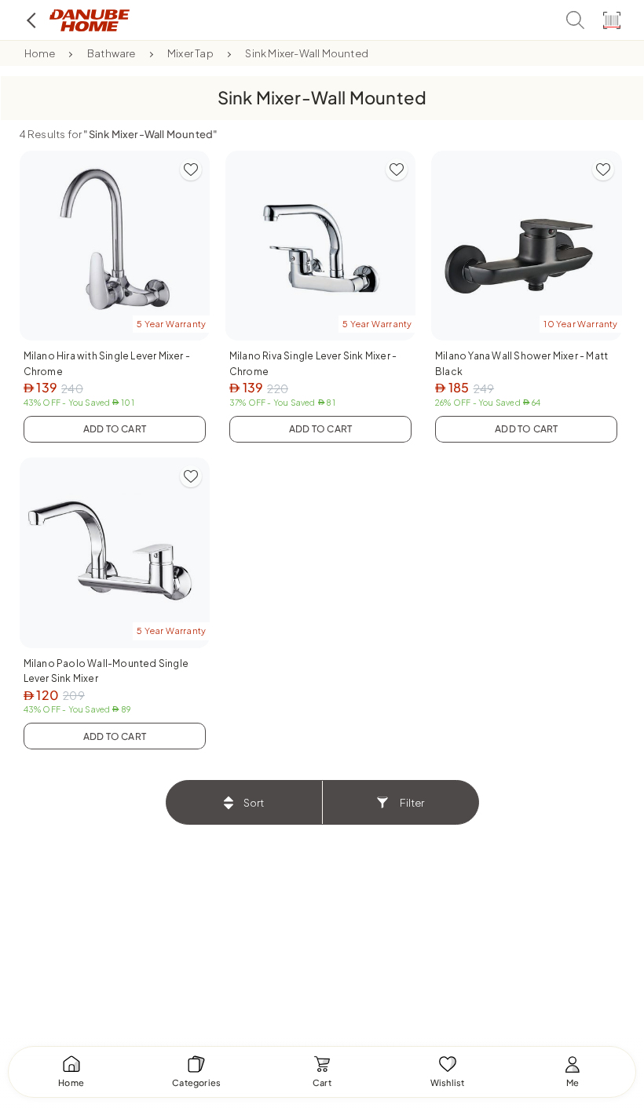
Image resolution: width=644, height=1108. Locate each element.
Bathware (111, 53)
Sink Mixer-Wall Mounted (306, 53)
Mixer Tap (190, 53)
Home (40, 53)
